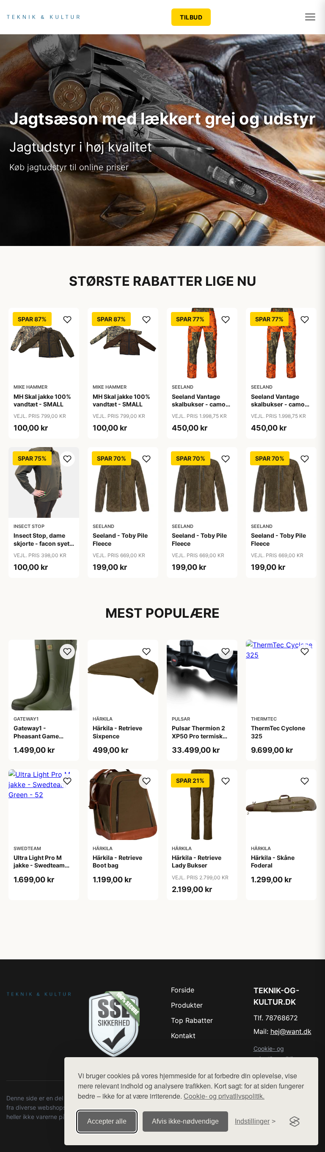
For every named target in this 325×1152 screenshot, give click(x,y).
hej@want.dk (290, 1031)
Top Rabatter (192, 1020)
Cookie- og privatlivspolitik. (224, 1096)
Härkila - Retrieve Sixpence (117, 731)
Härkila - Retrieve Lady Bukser (196, 861)
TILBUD (191, 17)
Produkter (187, 1005)
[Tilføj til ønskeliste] (67, 319)
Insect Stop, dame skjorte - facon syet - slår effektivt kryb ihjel (44, 547)
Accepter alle (107, 1121)
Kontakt (183, 1035)
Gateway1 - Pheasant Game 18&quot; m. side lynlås (37, 739)
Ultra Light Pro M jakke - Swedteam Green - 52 (39, 865)
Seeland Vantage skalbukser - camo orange (199, 404)
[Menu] (310, 16)
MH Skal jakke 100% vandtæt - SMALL (42, 400)
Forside (182, 990)
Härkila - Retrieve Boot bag (117, 861)
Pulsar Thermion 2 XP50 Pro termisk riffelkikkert (198, 735)
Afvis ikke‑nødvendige (185, 1121)
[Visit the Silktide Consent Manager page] (294, 1121)
